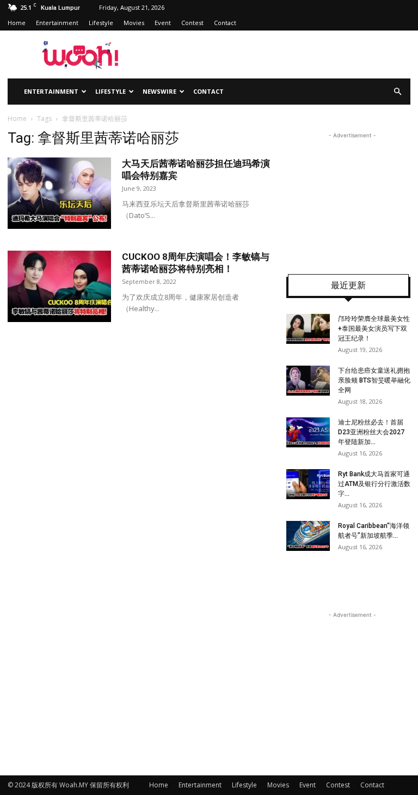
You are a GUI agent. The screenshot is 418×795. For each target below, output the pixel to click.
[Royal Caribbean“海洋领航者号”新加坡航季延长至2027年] (308, 536)
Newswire (159, 91)
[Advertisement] (352, 195)
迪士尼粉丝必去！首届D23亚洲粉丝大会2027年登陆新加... (371, 432)
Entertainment (57, 23)
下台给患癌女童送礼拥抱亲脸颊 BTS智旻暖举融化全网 (374, 380)
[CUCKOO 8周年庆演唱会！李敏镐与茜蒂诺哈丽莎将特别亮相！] (59, 286)
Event (163, 23)
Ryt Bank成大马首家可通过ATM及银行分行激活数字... (374, 483)
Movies (134, 23)
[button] (397, 92)
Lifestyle (101, 23)
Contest (192, 23)
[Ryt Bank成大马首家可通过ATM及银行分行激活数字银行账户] (308, 484)
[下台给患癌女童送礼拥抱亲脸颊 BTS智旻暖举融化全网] (308, 381)
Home (17, 23)
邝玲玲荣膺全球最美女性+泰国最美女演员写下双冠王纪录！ (374, 328)
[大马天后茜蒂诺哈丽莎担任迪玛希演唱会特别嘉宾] (59, 193)
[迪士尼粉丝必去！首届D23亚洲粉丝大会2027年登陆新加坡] (308, 432)
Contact (225, 23)
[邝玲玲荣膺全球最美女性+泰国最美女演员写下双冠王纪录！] (308, 329)
